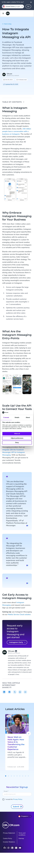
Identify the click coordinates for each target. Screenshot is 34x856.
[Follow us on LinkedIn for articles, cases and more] (12, 848)
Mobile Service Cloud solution (19, 614)
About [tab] (28, 417)
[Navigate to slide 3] (11, 776)
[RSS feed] (16, 848)
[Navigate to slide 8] (25, 776)
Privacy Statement (9, 833)
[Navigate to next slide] (28, 733)
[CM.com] (8, 13)
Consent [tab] (6, 417)
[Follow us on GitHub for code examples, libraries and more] (4, 848)
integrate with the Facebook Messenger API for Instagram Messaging (13, 452)
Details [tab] (17, 417)
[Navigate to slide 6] (19, 776)
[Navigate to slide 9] (28, 776)
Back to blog (7, 24)
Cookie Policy (7, 838)
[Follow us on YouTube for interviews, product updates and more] (20, 848)
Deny (17, 442)
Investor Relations (9, 842)
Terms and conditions (22, 834)
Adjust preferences (17, 438)
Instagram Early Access (16, 642)
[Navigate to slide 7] (22, 776)
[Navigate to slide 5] (17, 776)
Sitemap (21, 838)
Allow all (17, 433)
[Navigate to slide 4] (14, 776)
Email (6, 791)
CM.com (9, 74)
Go (28, 6)
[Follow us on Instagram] (8, 848)
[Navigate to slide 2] (8, 776)
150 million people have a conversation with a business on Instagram (16, 131)
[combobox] (13, 6)
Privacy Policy (17, 799)
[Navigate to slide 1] (5, 776)
